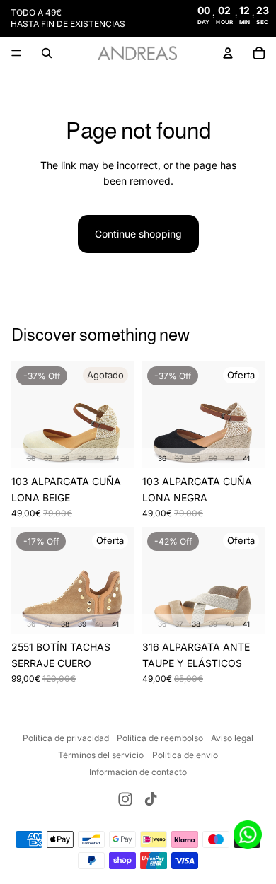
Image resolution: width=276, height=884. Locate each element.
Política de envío (185, 755)
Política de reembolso (160, 738)
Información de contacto (138, 772)
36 (31, 458)
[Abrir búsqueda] (46, 53)
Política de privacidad (66, 738)
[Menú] (16, 53)
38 (65, 458)
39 (82, 458)
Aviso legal (232, 738)
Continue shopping (138, 234)
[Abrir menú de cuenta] (227, 53)
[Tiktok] (150, 799)
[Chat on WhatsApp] (248, 834)
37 (48, 458)
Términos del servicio (101, 755)
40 (99, 458)
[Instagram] (125, 799)
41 (115, 458)
